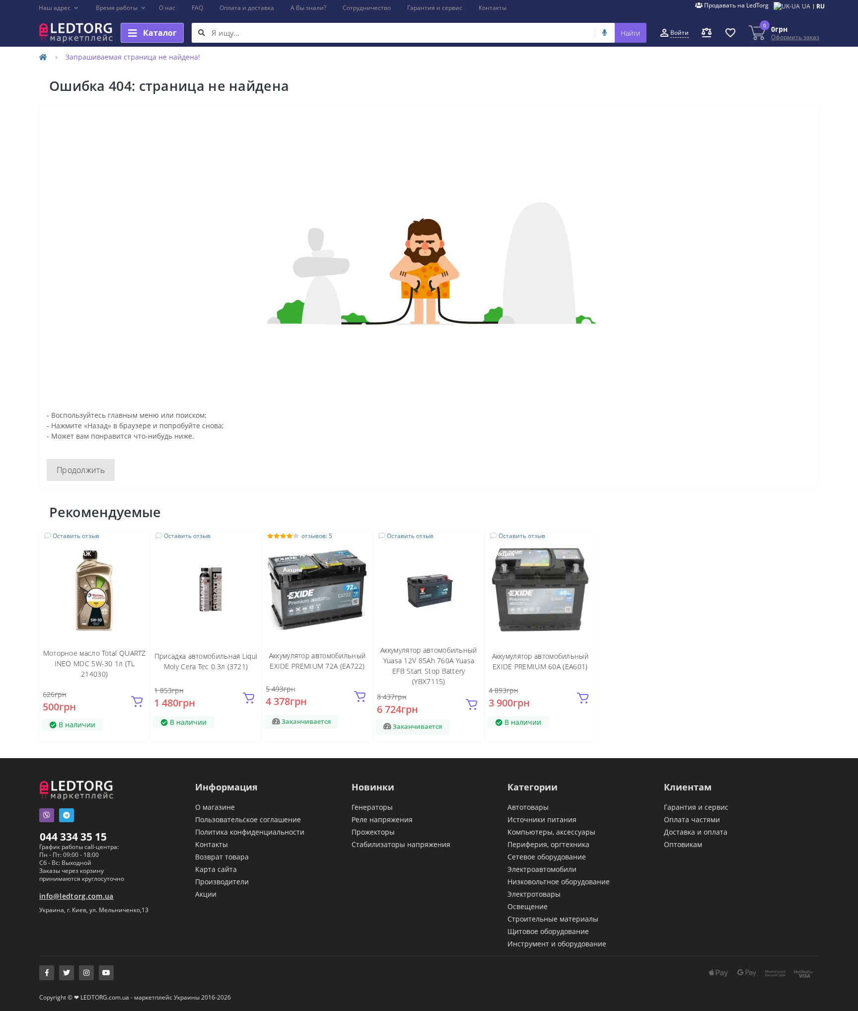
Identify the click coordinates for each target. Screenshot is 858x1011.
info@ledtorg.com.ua (76, 896)
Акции (205, 894)
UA (806, 6)
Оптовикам (683, 844)
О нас (167, 7)
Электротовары (534, 894)
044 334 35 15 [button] (73, 836)
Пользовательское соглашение (248, 819)
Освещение (527, 906)
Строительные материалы (552, 919)
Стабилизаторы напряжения (401, 844)
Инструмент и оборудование (556, 943)
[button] (58, 8)
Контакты (492, 7)
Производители (222, 881)
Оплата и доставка (246, 7)
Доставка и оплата (695, 832)
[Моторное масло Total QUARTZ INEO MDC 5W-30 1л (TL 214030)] (94, 589)
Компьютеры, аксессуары (551, 832)
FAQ (197, 7)
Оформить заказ (795, 37)
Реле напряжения (382, 819)
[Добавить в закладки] (136, 543)
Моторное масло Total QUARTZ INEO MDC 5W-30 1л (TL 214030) (94, 663)
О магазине (215, 807)
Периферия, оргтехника (548, 844)
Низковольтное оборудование (558, 881)
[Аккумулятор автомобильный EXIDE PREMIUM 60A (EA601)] (540, 589)
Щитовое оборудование (548, 931)
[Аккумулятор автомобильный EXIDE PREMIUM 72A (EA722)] (317, 589)
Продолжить (81, 470)
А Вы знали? (308, 7)
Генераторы (372, 807)
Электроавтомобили (541, 869)
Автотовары (528, 807)
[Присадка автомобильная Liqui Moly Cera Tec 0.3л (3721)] (206, 589)
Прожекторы (373, 832)
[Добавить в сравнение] (136, 558)
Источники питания (541, 819)
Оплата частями (692, 819)
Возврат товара (222, 856)
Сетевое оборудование (546, 856)
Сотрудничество (367, 7)
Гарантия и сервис (434, 7)
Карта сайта (216, 869)
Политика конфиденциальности (249, 832)
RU (820, 6)
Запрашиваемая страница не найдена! (133, 57)
